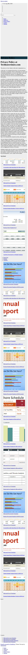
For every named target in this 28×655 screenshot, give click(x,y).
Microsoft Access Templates (9, 638)
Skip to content (4, 1)
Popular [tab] (5, 258)
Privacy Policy (6, 21)
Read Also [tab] (5, 257)
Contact (5, 22)
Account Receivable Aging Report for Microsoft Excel (14, 167)
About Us (5, 20)
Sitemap (5, 24)
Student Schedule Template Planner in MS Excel (13, 185)
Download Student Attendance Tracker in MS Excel (13, 208)
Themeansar (3, 645)
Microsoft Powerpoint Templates (10, 284)
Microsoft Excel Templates (9, 164)
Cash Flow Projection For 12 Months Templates (13, 254)
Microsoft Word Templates (9, 322)
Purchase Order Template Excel (9, 227)
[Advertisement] (14, 41)
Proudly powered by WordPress (8, 644)
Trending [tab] (5, 260)
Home (4, 18)
